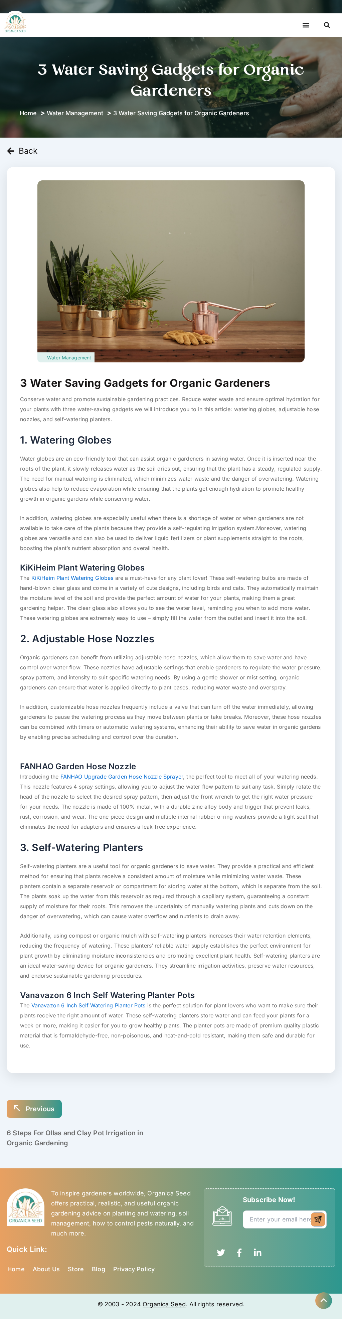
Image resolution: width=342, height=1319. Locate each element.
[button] (306, 25)
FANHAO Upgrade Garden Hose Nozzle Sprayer (121, 776)
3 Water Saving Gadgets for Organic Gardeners (145, 382)
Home (16, 1269)
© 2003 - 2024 (120, 1304)
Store (76, 1269)
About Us (46, 1269)
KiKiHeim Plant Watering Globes (72, 577)
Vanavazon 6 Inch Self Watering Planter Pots (88, 1005)
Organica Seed (164, 1304)
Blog (98, 1269)
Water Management (75, 113)
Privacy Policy (134, 1269)
